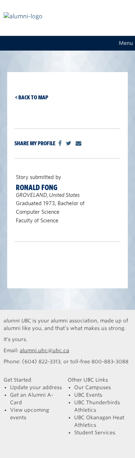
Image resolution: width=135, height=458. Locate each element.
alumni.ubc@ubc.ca (44, 350)
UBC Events (88, 395)
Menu (126, 43)
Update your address (36, 387)
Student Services (94, 432)
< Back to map (31, 97)
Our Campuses (92, 387)
